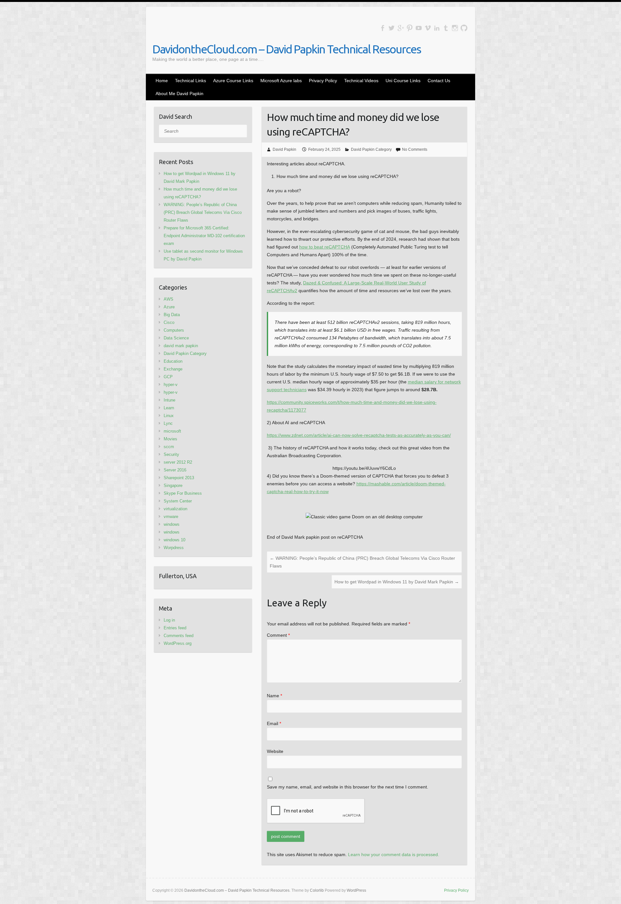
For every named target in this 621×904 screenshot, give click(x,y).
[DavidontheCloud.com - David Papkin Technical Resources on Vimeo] (427, 28)
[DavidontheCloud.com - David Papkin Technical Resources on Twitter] (391, 28)
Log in (169, 620)
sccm (169, 446)
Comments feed (178, 635)
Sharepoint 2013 (179, 477)
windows (172, 524)
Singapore (173, 485)
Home (162, 80)
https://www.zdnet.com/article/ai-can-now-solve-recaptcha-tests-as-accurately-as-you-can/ (359, 435)
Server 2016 (175, 470)
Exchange (173, 369)
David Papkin (284, 149)
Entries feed (175, 627)
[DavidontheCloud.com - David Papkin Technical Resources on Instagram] (455, 28)
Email (274, 723)
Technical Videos (361, 80)
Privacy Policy (323, 80)
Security (171, 454)
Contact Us (439, 80)
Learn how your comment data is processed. (393, 854)
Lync (168, 423)
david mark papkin (181, 345)
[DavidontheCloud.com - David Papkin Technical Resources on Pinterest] (409, 28)
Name (274, 695)
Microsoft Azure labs (281, 80)
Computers (174, 330)
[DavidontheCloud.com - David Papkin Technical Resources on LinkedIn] (436, 28)
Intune (169, 400)
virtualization (175, 508)
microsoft (172, 431)
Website (275, 751)
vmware (171, 516)
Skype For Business (183, 493)
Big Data (172, 314)
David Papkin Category (371, 149)
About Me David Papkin (179, 93)
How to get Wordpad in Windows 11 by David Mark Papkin (396, 581)
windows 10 (174, 539)
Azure (169, 306)
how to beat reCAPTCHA (324, 246)
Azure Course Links (233, 80)
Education (173, 361)
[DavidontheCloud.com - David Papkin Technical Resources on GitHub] (464, 28)
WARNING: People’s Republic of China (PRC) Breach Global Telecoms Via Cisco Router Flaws (362, 562)
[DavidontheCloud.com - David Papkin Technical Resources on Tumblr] (445, 28)
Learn (169, 407)
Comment (278, 635)
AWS (168, 299)
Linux (169, 415)
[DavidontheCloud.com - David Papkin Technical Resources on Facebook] (382, 28)
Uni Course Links (403, 80)
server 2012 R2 (178, 462)
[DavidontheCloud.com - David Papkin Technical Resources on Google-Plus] (400, 28)
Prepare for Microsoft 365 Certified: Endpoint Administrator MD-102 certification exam (204, 236)
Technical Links (190, 80)
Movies (170, 438)
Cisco (169, 322)
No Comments (414, 149)
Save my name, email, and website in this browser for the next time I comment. (347, 786)
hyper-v (171, 384)
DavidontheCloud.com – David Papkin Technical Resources (286, 49)
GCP (168, 376)
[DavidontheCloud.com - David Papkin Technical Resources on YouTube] (418, 28)
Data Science (176, 338)
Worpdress (174, 547)
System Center (178, 501)
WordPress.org (177, 643)
